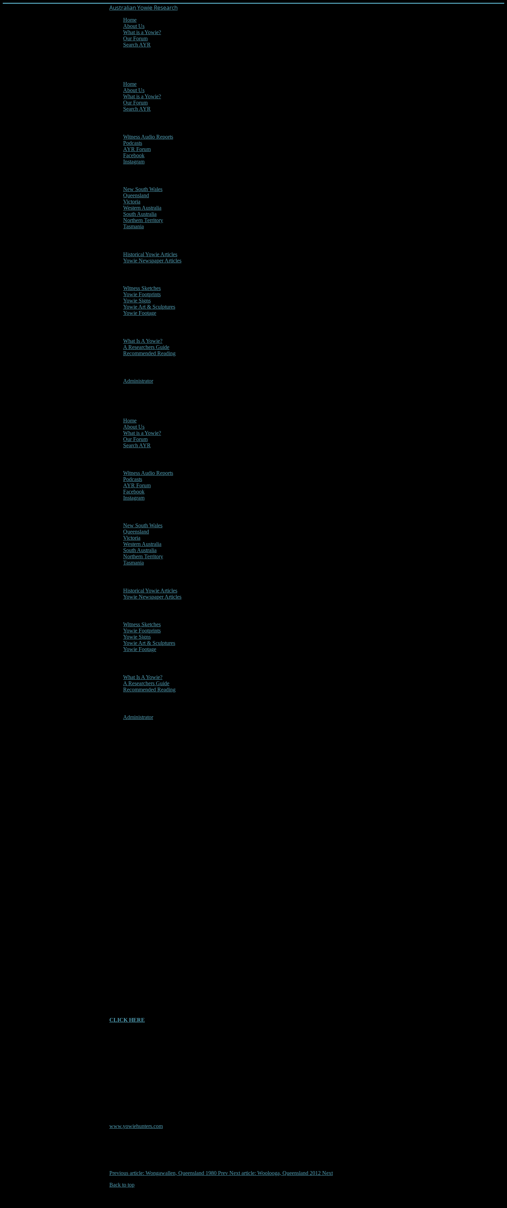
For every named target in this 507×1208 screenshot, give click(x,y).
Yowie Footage (139, 313)
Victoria (131, 201)
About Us (134, 26)
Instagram (134, 161)
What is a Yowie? (142, 32)
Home (130, 20)
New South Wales (142, 189)
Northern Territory (143, 220)
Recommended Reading (149, 353)
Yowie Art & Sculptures (149, 307)
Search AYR (137, 45)
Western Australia (142, 208)
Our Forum (135, 38)
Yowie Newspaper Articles (152, 260)
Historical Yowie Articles (150, 254)
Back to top (122, 1185)
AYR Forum (137, 149)
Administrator (138, 381)
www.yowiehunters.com (136, 1126)
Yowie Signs (137, 300)
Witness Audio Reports (148, 137)
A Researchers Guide (146, 347)
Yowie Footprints (142, 294)
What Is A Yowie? (142, 341)
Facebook (134, 155)
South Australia (140, 214)
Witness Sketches (142, 288)
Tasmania (133, 226)
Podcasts (132, 143)
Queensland (136, 195)
